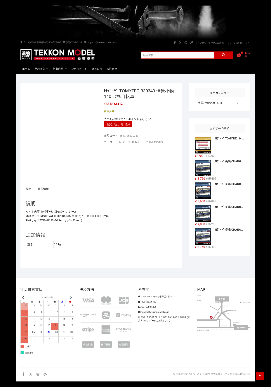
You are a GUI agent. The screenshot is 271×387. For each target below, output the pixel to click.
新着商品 (58, 68)
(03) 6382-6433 (148, 301)
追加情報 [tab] (43, 189)
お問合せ (112, 68)
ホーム (26, 68)
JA (247, 43)
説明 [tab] (29, 189)
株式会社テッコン (220, 374)
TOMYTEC (138, 142)
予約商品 (40, 68)
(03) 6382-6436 (148, 307)
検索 (223, 55)
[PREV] (23, 297)
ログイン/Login (235, 43)
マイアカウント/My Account (209, 43)
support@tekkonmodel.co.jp (102, 42)
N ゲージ (124, 142)
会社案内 (97, 68)
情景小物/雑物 (154, 142)
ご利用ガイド (79, 68)
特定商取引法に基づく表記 (187, 374)
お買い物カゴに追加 (118, 124)
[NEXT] (70, 297)
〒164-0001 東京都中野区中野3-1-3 (42, 42)
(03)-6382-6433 (74, 42)
